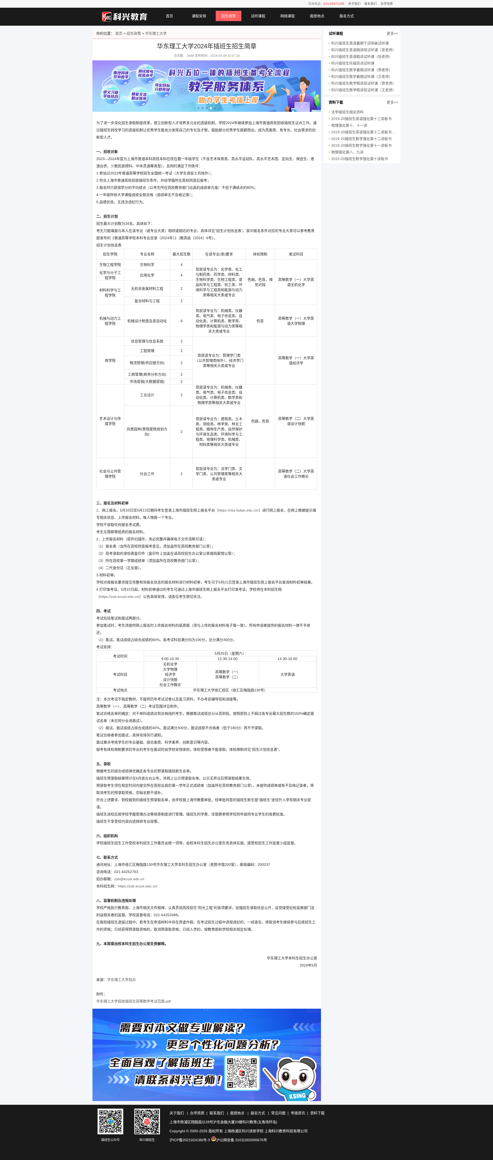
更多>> (392, 33)
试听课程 (258, 16)
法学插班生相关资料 (347, 112)
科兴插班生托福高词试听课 (352, 63)
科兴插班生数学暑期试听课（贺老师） (361, 70)
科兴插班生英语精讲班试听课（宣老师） (363, 50)
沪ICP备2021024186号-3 (189, 1140)
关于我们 (354, 4)
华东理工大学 (156, 33)
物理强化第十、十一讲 (349, 125)
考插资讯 (298, 1113)
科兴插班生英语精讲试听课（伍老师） (361, 56)
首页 (169, 16)
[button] (198, 108)
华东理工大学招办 (121, 980)
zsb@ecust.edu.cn (129, 879)
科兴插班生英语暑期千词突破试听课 (360, 43)
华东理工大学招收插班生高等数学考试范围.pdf (133, 1001)
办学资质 (387, 4)
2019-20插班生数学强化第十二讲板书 (361, 139)
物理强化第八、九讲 (347, 152)
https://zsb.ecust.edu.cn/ (137, 886)
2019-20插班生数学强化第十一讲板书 (361, 145)
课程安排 (199, 16)
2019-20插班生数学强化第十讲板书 (359, 159)
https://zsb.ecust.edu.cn (119, 597)
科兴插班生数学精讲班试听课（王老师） (363, 90)
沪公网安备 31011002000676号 (241, 1140)
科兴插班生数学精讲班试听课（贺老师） (363, 83)
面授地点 (317, 16)
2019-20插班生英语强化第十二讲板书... (363, 132)
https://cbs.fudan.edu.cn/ (239, 510)
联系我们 (370, 4)
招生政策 (228, 16)
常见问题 (278, 1113)
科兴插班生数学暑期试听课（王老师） (361, 77)
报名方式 (346, 16)
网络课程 (287, 16)
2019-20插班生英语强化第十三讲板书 (361, 119)
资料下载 (317, 1113)
